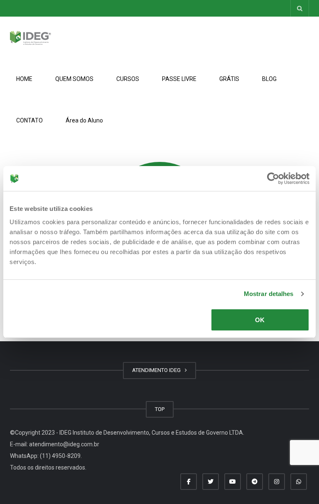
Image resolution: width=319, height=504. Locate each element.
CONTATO (29, 120)
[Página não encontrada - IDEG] (31, 37)
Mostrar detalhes (269, 293)
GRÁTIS (229, 79)
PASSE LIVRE (179, 79)
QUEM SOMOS (74, 79)
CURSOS (127, 79)
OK (260, 319)
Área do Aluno (84, 120)
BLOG (269, 79)
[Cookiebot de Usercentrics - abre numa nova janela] (273, 178)
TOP (159, 409)
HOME (24, 79)
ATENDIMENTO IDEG (157, 370)
